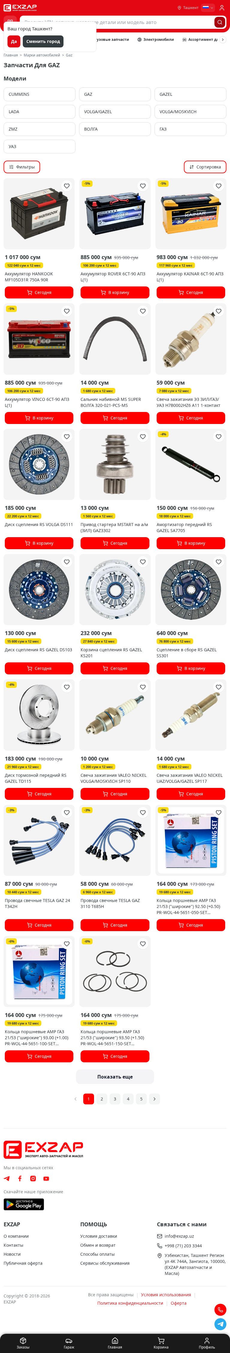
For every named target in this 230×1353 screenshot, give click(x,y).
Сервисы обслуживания (105, 1263)
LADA (14, 111)
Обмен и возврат (98, 1245)
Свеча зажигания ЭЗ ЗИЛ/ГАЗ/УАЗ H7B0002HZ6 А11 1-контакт (188, 402)
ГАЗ (163, 129)
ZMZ (13, 129)
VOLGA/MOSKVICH (178, 111)
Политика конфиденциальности (130, 1303)
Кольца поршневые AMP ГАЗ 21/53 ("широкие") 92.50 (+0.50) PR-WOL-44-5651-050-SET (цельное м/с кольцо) (188, 909)
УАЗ (12, 146)
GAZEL (166, 94)
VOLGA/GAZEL (98, 111)
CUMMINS (19, 94)
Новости (12, 1254)
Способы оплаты (97, 1254)
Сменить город (43, 41)
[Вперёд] (222, 39)
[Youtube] (46, 1178)
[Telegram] (7, 1178)
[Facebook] (20, 1179)
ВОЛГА (91, 129)
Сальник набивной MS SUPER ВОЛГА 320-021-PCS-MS (111, 402)
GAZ (88, 94)
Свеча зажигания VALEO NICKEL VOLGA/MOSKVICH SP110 (113, 778)
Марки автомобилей (42, 55)
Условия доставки (98, 1236)
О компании (16, 1236)
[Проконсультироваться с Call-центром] (220, 1310)
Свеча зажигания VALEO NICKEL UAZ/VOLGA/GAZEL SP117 (190, 778)
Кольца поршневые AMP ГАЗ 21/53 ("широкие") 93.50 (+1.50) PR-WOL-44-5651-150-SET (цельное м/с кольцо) (112, 1040)
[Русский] (208, 8)
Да (14, 41)
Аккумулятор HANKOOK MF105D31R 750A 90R (29, 277)
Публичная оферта (23, 1263)
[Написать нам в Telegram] (220, 1324)
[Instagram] (33, 1179)
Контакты (13, 1245)
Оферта (179, 1303)
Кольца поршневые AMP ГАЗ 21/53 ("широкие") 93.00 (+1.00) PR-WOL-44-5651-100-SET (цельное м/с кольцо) (36, 1040)
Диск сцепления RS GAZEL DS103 (38, 649)
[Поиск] (219, 22)
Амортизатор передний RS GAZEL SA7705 (184, 527)
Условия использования (166, 1294)
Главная (11, 55)
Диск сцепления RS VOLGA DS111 (39, 524)
